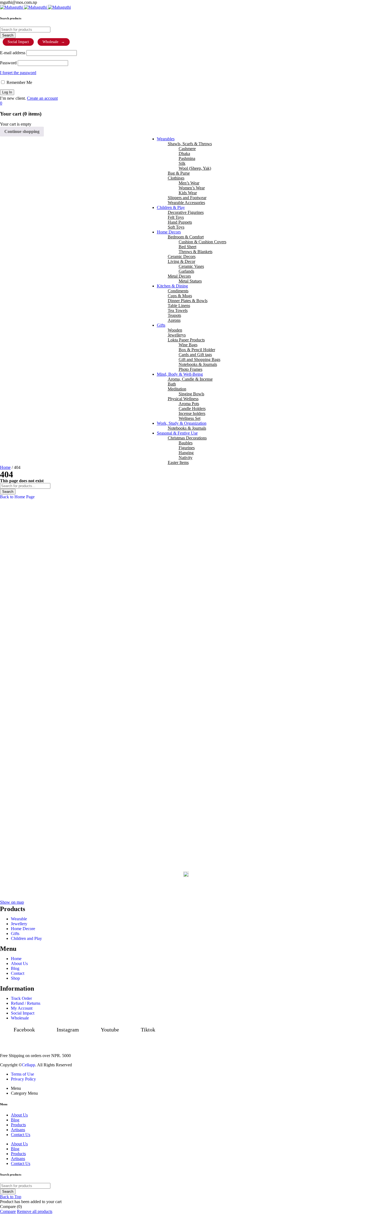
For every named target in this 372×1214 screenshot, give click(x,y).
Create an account (42, 98)
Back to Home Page (17, 496)
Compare (8, 1211)
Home (5, 467)
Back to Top (10, 1196)
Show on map (12, 902)
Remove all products (34, 1211)
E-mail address (12, 52)
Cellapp (28, 1065)
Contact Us (20, 1163)
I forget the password (18, 72)
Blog (15, 1148)
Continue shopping (21, 131)
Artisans (18, 1158)
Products (18, 1153)
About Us (19, 1144)
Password (8, 62)
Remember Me (18, 82)
